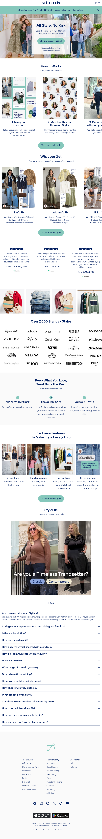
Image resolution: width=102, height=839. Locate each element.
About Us (50, 763)
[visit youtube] (67, 803)
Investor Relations (54, 782)
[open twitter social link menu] (54, 803)
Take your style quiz (51, 145)
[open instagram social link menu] (41, 803)
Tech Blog (51, 789)
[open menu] (3, 3)
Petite (24, 778)
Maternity (26, 774)
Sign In (97, 3)
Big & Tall (26, 782)
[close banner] (98, 10)
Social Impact (52, 767)
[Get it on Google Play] (60, 815)
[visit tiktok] (60, 803)
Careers (50, 786)
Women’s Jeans (29, 786)
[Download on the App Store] (42, 815)
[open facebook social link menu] (35, 803)
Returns (73, 767)
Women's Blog (53, 771)
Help (72, 763)
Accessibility (47, 823)
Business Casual (29, 789)
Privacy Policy (58, 823)
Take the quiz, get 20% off (51, 41)
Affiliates (50, 793)
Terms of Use (36, 823)
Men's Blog (51, 774)
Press (49, 778)
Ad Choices (55, 826)
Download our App (30, 767)
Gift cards (26, 763)
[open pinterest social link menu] (48, 803)
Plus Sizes (26, 771)
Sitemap (63, 826)
